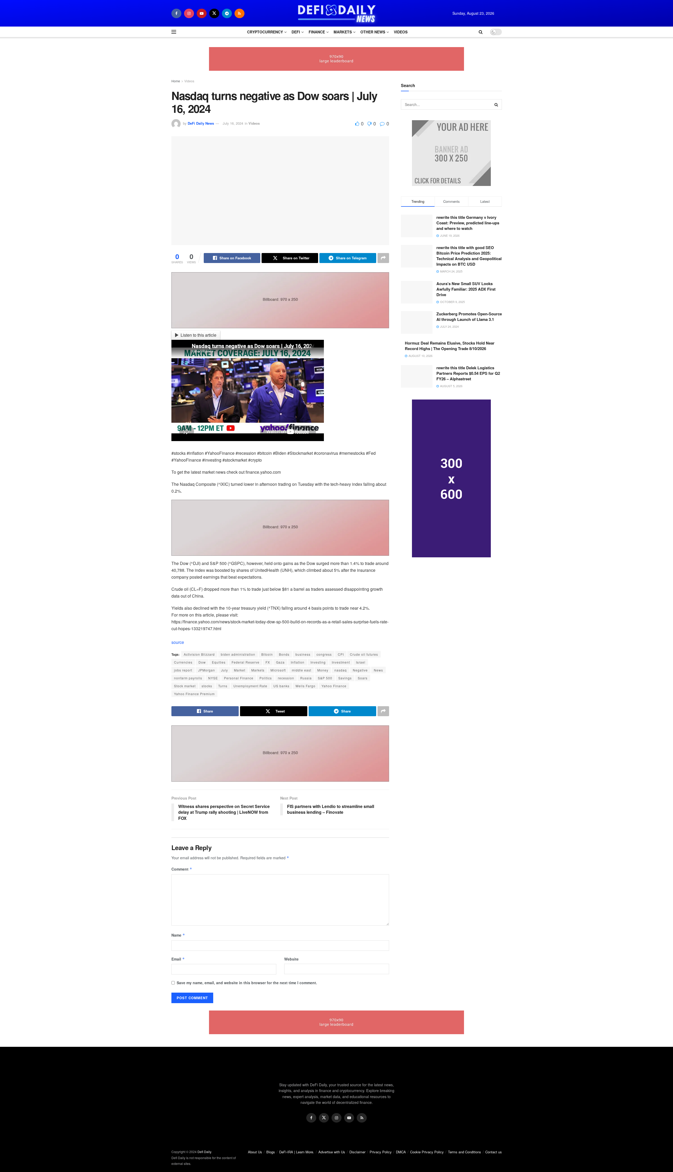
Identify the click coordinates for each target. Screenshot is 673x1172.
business (302, 654)
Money (322, 670)
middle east (301, 670)
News (378, 670)
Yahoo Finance (334, 686)
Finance (317, 31)
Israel (360, 662)
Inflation (297, 662)
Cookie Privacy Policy (427, 1151)
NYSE (213, 678)
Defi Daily (204, 1151)
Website (291, 959)
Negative (360, 670)
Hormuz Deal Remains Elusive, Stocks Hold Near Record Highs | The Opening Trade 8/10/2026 (449, 345)
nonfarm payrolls (188, 678)
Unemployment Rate (250, 686)
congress (324, 654)
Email (178, 959)
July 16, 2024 (233, 123)
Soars (363, 678)
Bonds (284, 654)
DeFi (296, 31)
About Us (255, 1151)
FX (268, 662)
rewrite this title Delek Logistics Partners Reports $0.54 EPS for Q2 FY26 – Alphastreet (468, 373)
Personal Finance (238, 678)
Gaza (280, 662)
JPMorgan (206, 670)
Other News (372, 31)
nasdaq (340, 670)
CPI (341, 654)
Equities (219, 662)
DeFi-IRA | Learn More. (296, 1151)
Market (239, 670)
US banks (281, 686)
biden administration (238, 654)
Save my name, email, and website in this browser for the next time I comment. (247, 982)
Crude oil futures (364, 654)
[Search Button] (496, 104)
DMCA (401, 1151)
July (224, 670)
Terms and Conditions (464, 1151)
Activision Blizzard (199, 654)
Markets (343, 31)
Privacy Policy (381, 1151)
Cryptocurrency (265, 31)
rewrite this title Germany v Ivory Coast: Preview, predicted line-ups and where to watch (467, 222)
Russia (306, 678)
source (177, 642)
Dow (202, 662)
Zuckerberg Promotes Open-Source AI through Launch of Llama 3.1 (469, 316)
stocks (207, 686)
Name (178, 935)
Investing (318, 662)
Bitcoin (267, 654)
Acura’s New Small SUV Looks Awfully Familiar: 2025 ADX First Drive (466, 289)
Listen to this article (198, 335)
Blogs (270, 1151)
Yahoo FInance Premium (194, 693)
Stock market (185, 686)
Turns (222, 686)
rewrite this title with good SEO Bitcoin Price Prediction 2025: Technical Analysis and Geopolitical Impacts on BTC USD (469, 256)
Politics (265, 678)
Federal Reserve (245, 662)
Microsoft (278, 670)
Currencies (183, 662)
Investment (341, 662)
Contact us (493, 1151)
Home (175, 81)
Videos (400, 31)
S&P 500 (325, 678)
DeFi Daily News (201, 123)
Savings (345, 678)
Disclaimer (357, 1151)
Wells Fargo (305, 686)
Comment (181, 869)
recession (286, 678)
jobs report (183, 670)
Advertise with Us (331, 1151)
